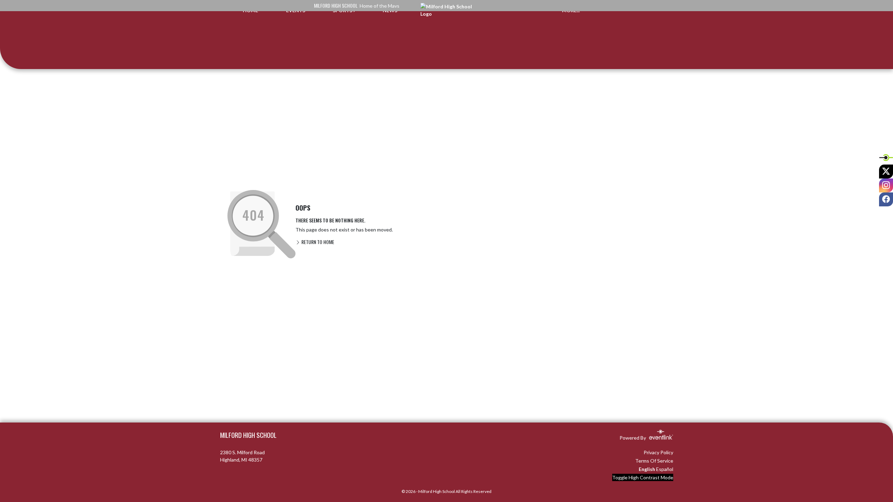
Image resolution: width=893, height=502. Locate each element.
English (647, 469)
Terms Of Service (654, 461)
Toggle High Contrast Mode (642, 477)
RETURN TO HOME (317, 241)
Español (664, 469)
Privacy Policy (658, 452)
